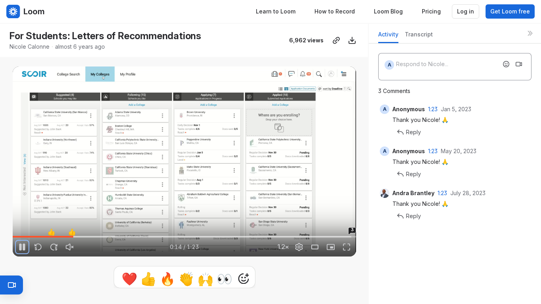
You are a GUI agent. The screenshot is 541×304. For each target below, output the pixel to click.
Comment (266, 278)
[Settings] (299, 247)
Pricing (431, 11)
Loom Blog (388, 11)
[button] (16, 232)
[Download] (352, 40)
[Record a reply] (518, 64)
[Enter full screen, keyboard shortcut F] (346, 247)
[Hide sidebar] (530, 33)
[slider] (184, 237)
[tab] (388, 36)
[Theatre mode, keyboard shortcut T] (315, 247)
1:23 (433, 109)
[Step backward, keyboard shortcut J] (38, 247)
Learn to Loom (275, 11)
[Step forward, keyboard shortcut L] (54, 247)
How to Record (334, 11)
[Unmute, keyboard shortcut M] (69, 247)
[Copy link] (336, 40)
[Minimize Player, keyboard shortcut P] (330, 247)
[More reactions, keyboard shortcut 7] (207, 279)
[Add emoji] (506, 64)
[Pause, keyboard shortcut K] (22, 247)
